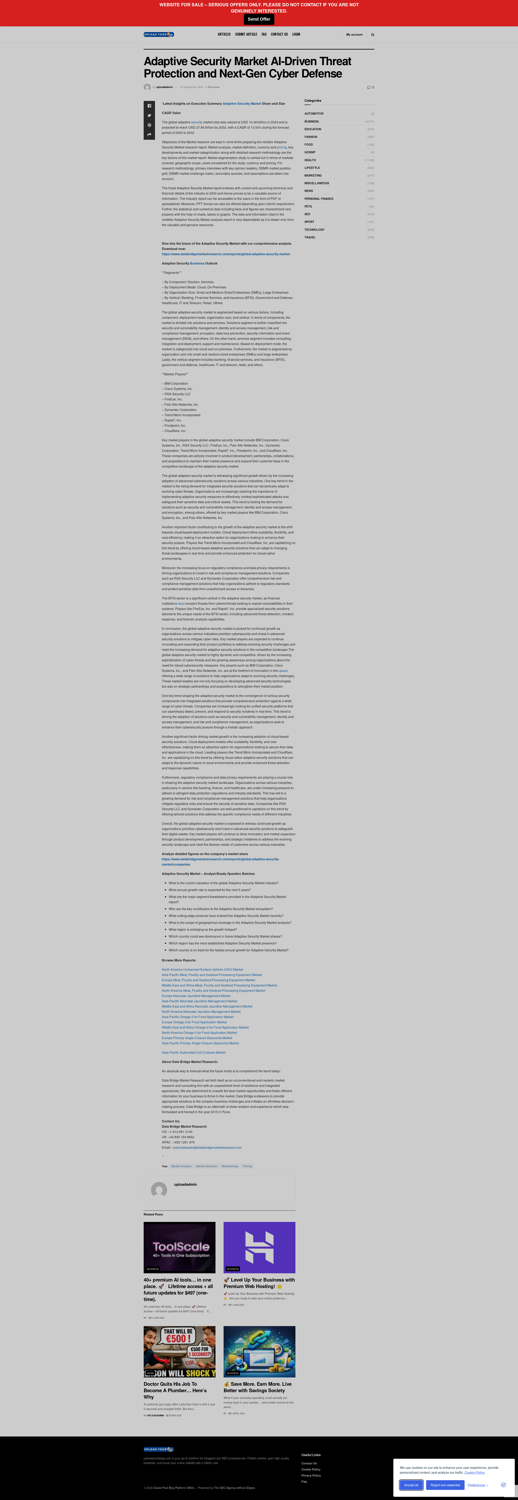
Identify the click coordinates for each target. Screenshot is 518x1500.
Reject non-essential (445, 1485)
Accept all (411, 1485)
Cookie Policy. (475, 1472)
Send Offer (259, 19)
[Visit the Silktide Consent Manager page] (503, 1485)
